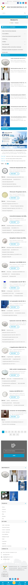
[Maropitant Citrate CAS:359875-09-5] (5, 241)
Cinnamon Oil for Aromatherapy (8, 424)
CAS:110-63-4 (17, 310)
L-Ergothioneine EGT (16, 359)
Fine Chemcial (5, 44)
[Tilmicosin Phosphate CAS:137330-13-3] (5, 195)
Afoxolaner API (5, 276)
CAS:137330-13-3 (5, 206)
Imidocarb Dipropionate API (7, 181)
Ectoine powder (16, 403)
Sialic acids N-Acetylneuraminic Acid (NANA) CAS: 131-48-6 (18, 369)
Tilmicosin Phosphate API (7, 210)
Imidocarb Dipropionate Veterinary (9, 184)
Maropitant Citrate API (6, 256)
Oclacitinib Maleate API (6, 230)
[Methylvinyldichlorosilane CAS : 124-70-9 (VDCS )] (14, 476)
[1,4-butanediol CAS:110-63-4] (5, 304)
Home (12, 23)
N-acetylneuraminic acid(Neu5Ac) (9, 383)
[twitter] (20, 3)
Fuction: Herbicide (5, 532)
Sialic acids (9, 378)
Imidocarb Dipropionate (7, 179)
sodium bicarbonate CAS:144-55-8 (18, 58)
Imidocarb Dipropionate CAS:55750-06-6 (18, 168)
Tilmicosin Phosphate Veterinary (16, 206)
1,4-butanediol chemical (20, 313)
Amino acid (5, 52)
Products (16, 23)
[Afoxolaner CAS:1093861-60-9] (5, 265)
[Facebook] (18, 3)
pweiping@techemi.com (8, 557)
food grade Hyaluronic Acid (7, 339)
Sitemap (3, 516)
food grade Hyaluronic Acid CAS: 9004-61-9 (11, 335)
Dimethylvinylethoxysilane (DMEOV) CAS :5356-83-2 (19, 95)
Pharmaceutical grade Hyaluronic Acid (10, 337)
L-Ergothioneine (10, 357)
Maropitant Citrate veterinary (8, 252)
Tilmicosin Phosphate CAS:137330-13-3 (18, 192)
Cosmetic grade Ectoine (7, 403)
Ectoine (8, 400)
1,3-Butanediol (10, 291)
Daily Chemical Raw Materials (9, 31)
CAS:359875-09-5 (15, 250)
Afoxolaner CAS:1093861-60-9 (18, 262)
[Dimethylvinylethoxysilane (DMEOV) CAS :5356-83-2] (22, 485)
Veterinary (4, 39)
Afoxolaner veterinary (15, 274)
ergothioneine (17, 357)
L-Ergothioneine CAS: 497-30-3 (8, 363)
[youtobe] (26, 3)
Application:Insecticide (6, 546)
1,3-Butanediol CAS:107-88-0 (18, 282)
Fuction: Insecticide (6, 529)
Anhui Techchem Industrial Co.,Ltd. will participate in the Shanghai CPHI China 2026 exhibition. (14, 150)
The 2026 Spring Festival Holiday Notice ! (14, 158)
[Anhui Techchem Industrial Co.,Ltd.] (14, 8)
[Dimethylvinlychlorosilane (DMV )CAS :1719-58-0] (5, 495)
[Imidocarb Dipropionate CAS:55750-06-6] (5, 170)
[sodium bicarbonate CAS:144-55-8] (5, 474)
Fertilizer (4, 41)
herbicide (4, 543)
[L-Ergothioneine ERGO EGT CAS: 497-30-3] (5, 350)
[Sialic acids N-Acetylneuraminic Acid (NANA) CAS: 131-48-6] (5, 372)
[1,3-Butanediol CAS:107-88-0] (5, 284)
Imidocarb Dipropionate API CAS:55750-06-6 (11, 186)
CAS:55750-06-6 (16, 179)
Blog (3, 514)
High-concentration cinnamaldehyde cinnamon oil (12, 422)
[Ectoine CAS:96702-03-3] (5, 394)
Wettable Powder (5, 536)
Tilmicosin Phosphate (11, 201)
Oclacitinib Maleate (6, 228)
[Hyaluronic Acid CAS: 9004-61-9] (5, 324)
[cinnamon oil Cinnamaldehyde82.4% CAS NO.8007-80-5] (5, 413)
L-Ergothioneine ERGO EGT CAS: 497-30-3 (18, 347)
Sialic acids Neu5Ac (6, 385)
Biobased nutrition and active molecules (11, 47)
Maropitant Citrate (6, 250)
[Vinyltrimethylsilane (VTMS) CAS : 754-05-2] (22, 475)
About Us (4, 511)
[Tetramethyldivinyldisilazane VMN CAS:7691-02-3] (14, 496)
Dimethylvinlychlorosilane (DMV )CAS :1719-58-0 (19, 106)
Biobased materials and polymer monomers (12, 49)
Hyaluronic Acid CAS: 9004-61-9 (18, 321)
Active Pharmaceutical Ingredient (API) (11, 36)
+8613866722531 (16, 1)
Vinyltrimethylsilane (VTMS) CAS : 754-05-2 (19, 82)
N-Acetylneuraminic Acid (18, 378)
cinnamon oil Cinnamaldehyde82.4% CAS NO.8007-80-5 (18, 411)
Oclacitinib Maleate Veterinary (19, 230)
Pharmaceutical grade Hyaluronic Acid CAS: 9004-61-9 (13, 342)
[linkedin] (23, 3)
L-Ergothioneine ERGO (6, 359)
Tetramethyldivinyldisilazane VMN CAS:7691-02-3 (19, 117)
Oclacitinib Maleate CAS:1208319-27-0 (18, 216)
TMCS (3, 539)
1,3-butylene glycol (19, 293)
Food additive (5, 34)
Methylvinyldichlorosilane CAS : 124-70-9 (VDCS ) (19, 68)
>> (17, 434)
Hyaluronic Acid (10, 330)
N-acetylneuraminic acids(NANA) (9, 381)
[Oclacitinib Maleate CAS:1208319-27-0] (5, 219)
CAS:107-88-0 (17, 291)
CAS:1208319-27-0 (15, 228)
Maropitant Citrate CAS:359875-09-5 (18, 238)
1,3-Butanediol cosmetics (7, 295)
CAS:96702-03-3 (14, 400)
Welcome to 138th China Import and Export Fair (15, 161)
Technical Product (5, 527)
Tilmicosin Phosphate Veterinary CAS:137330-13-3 (12, 208)
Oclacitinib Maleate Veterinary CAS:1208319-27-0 (12, 232)
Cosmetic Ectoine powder (19, 405)
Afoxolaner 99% (12, 276)
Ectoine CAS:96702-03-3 (16, 391)
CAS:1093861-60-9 (6, 274)
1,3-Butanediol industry (18, 295)
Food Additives (5, 534)
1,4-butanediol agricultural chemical (9, 315)
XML (3, 518)
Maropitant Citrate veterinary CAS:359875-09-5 (12, 254)
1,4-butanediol (10, 310)
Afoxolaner (9, 271)
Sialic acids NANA (21, 383)
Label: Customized (6, 525)
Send (14, 455)
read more (13, 173)
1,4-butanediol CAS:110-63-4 (18, 301)
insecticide (4, 541)
